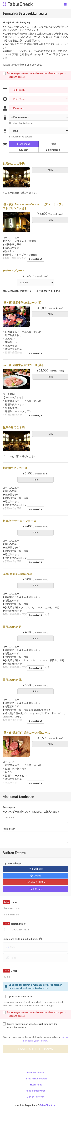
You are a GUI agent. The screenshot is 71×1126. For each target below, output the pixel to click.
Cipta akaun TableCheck (19, 996)
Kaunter (23, 149)
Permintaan (9, 828)
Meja (53, 143)
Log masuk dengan (12, 863)
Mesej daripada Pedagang (16, 22)
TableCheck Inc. (48, 1105)
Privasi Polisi (36, 1084)
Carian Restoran (35, 1096)
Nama (10, 902)
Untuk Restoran (35, 1072)
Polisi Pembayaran (35, 1090)
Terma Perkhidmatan (35, 1078)
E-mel (10, 970)
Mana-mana (23, 143)
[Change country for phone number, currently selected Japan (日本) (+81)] (7, 929)
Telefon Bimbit (15, 923)
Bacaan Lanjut (35, 258)
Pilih (50, 170)
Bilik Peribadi (53, 149)
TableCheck (35, 888)
